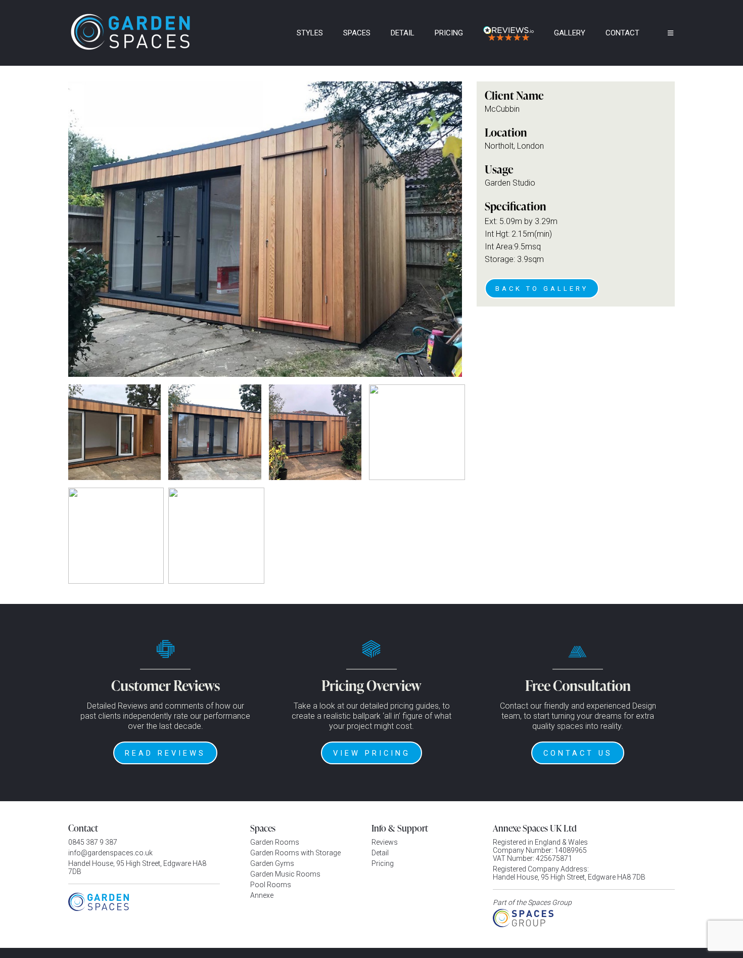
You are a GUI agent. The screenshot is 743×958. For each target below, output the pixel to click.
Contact (622, 32)
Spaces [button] (356, 32)
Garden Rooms (274, 842)
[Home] (273, 33)
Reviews (385, 842)
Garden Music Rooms (285, 874)
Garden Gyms (272, 863)
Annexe (261, 895)
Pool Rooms (270, 885)
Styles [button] (310, 32)
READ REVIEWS (165, 753)
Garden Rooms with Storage (295, 853)
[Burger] (663, 33)
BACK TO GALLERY (541, 288)
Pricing (449, 32)
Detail (402, 32)
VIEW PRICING (371, 753)
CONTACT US (578, 753)
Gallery (569, 32)
